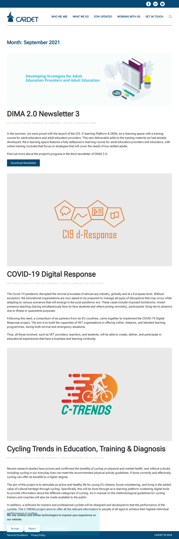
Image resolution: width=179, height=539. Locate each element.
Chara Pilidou (31, 283)
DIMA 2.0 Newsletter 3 (43, 113)
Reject (32, 528)
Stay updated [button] (103, 16)
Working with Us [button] (128, 16)
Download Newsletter (23, 163)
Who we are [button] (59, 16)
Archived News (86, 123)
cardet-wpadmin (33, 123)
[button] (170, 17)
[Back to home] (23, 17)
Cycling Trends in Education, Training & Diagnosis (86, 448)
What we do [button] (81, 16)
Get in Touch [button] (154, 16)
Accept (15, 528)
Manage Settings (55, 528)
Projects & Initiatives (88, 283)
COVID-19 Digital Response (51, 274)
